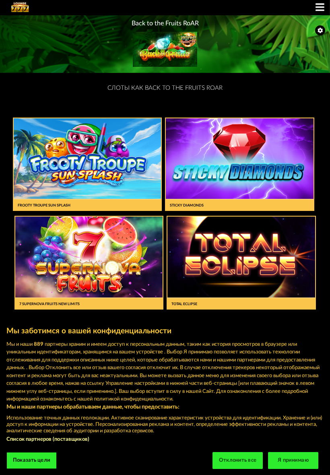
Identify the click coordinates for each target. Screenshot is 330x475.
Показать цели (31, 460)
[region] (165, 396)
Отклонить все (237, 460)
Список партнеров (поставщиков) (47, 439)
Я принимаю (293, 460)
